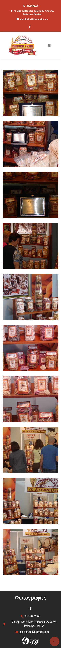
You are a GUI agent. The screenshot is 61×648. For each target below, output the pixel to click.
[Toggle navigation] (49, 45)
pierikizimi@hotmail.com (34, 19)
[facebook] (29, 26)
